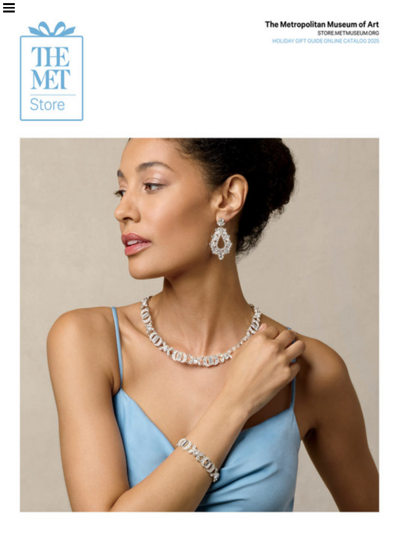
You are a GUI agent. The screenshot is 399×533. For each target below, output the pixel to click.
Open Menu (9, 7)
